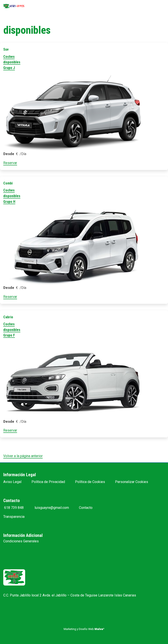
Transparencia (13, 517)
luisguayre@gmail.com (51, 508)
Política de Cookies (90, 482)
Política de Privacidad (48, 482)
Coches (9, 57)
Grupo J (9, 68)
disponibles (11, 62)
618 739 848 (13, 508)
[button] (154, 590)
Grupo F (9, 335)
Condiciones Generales (21, 541)
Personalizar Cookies (131, 482)
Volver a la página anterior (23, 456)
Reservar (10, 163)
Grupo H (9, 202)
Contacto (86, 508)
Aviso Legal (12, 482)
